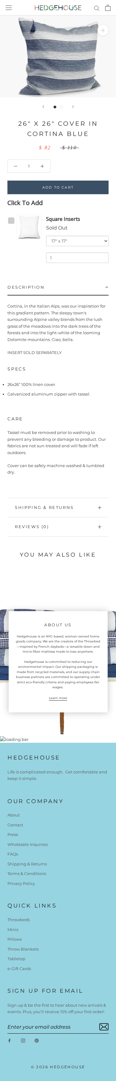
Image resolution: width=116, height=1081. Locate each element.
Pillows (14, 939)
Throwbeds (18, 919)
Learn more (58, 698)
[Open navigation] (9, 8)
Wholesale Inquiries (27, 844)
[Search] (97, 8)
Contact (15, 824)
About (13, 814)
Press (12, 834)
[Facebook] (9, 1040)
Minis (12, 929)
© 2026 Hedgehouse (58, 1067)
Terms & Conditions (26, 873)
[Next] (73, 106)
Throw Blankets (23, 949)
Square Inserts (63, 219)
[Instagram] (23, 1040)
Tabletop (16, 958)
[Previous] (43, 106)
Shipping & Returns (44, 507)
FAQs (12, 853)
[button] (58, 287)
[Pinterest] (37, 1040)
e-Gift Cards (19, 968)
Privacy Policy (21, 883)
